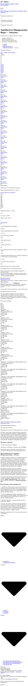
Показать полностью (5, 278)
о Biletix (17, 3)
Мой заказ (3, 5)
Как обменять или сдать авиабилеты (11, 663)
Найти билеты (4, 75)
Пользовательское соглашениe (8, 671)
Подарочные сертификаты (9, 562)
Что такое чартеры (7, 664)
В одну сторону (4, 52)
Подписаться (16, 283)
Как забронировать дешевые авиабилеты (12, 662)
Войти (7, 5)
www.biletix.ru (8, 679)
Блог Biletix (6, 611)
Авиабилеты (6, 561)
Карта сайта (18, 671)
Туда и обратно (11, 52)
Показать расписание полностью (8, 425)
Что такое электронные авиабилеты (11, 660)
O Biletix (5, 610)
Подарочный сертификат (9, 3)
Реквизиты (5, 612)
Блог (2, 3)
